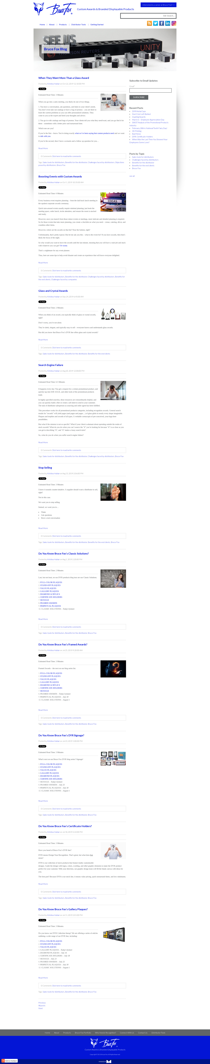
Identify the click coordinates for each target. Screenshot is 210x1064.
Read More (43, 148)
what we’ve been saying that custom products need (94, 133)
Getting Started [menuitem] (96, 24)
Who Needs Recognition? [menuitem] (105, 1032)
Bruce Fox (61, 165)
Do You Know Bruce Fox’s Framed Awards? (62, 644)
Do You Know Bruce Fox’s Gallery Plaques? (63, 909)
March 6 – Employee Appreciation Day (148, 119)
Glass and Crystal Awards (53, 290)
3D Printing (136, 131)
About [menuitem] (51, 24)
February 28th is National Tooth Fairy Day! (149, 128)
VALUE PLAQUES (48, 770)
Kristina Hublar (53, 84)
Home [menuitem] (42, 24)
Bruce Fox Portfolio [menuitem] (83, 1032)
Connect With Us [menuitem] (127, 1032)
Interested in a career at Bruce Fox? (157, 5)
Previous (42, 1002)
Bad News (136, 134)
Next (40, 1008)
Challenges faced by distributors (101, 162)
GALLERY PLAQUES (49, 773)
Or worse (63, 246)
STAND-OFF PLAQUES (50, 767)
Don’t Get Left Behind (141, 114)
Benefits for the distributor (76, 162)
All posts (41, 1005)
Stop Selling (45, 467)
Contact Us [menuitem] (142, 1032)
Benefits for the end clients (99, 353)
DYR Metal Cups (139, 111)
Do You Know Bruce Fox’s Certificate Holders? (65, 826)
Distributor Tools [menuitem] (78, 24)
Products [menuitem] (63, 24)
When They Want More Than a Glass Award (63, 77)
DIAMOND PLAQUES (49, 776)
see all (132, 176)
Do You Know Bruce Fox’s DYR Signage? (61, 735)
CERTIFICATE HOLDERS (51, 779)
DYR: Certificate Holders (142, 136)
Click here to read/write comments (66, 156)
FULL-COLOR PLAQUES (51, 764)
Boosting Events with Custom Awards (60, 176)
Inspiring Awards (139, 117)
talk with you (45, 136)
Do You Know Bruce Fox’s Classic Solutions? (63, 553)
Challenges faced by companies (64, 279)
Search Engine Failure (50, 365)
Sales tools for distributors (53, 162)
